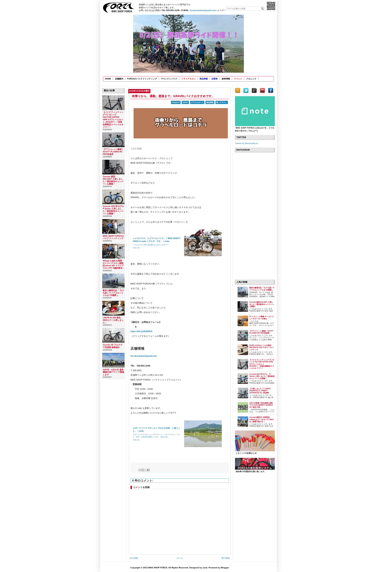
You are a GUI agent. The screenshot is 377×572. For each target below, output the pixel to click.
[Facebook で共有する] (148, 469)
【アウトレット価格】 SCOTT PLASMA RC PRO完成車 (113, 151)
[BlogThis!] (142, 469)
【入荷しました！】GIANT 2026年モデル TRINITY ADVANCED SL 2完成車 (260, 391)
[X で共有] (145, 469)
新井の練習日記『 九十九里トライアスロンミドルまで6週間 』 (113, 293)
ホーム (180, 558)
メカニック (251, 79)
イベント (238, 79)
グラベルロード (197, 102)
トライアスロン (188, 79)
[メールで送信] (139, 469)
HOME (108, 79)
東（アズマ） (221, 102)
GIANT (185, 102)
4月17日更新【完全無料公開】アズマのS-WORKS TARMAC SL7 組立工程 (261, 405)
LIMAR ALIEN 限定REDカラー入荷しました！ (113, 320)
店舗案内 (119, 79)
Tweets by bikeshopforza (246, 143)
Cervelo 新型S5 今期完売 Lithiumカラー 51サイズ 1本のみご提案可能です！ (261, 419)
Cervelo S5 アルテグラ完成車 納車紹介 (112, 346)
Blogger (225, 567)
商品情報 (204, 79)
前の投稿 (225, 558)
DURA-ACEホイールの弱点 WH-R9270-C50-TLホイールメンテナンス (261, 347)
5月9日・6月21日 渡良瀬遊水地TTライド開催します (113, 372)
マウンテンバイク (169, 79)
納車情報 (226, 79)
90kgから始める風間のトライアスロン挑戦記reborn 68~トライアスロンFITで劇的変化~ (113, 264)
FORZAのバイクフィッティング (142, 79)
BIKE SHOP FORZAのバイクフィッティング (113, 237)
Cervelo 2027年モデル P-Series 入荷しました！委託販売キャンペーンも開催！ (114, 210)
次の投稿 (134, 558)
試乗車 (215, 79)
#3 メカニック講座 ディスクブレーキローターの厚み (261, 317)
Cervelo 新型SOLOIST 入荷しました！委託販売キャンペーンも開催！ (113, 180)
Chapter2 (176, 102)
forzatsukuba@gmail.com (203, 10)
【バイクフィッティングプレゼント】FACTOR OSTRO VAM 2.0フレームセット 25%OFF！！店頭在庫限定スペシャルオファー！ (113, 119)
